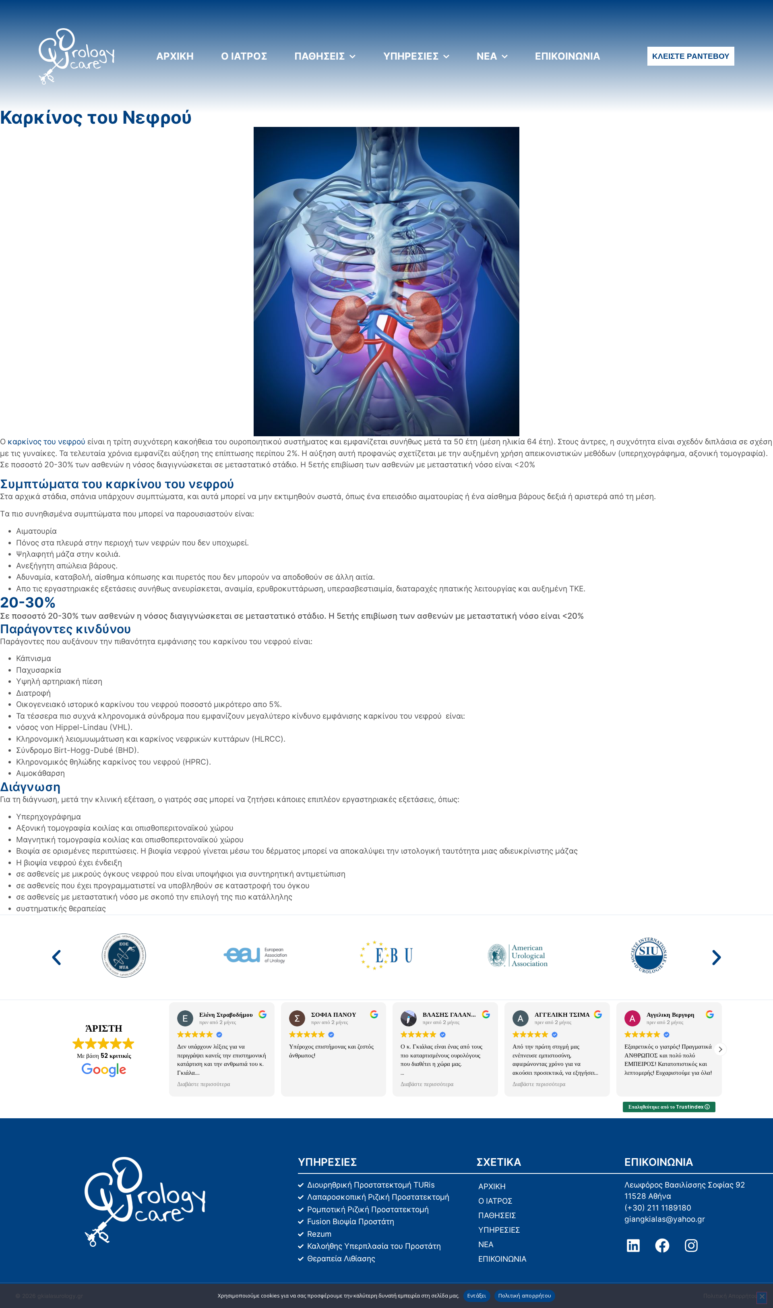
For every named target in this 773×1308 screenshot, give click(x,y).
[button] (56, 957)
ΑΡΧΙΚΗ (175, 56)
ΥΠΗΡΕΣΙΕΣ (411, 56)
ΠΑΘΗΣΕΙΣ (319, 56)
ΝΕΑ (487, 56)
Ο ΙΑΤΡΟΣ (244, 56)
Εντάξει (476, 1295)
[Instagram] (691, 1245)
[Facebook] (662, 1245)
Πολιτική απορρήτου (525, 1295)
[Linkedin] (633, 1245)
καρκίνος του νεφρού (46, 441)
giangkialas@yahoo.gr (664, 1219)
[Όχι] (761, 1298)
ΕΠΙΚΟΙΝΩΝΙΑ (567, 56)
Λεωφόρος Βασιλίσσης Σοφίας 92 (684, 1185)
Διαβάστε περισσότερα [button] (313, 1084)
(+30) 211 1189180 (657, 1208)
